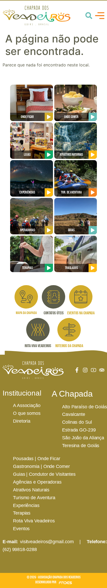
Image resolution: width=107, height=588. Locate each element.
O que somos (27, 413)
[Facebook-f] (76, 370)
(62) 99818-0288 (20, 549)
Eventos (21, 528)
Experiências (26, 505)
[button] (89, 15)
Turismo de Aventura (34, 497)
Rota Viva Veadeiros (34, 520)
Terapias (21, 513)
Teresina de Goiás (80, 445)
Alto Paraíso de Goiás (84, 406)
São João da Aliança (83, 437)
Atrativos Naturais (31, 489)
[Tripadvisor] (101, 370)
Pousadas (23, 458)
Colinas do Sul (77, 422)
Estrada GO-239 (79, 430)
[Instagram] (85, 370)
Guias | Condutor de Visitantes (44, 474)
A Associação (27, 405)
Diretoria (21, 421)
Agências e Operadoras (37, 482)
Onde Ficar (48, 458)
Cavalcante (73, 414)
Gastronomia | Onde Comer (41, 466)
